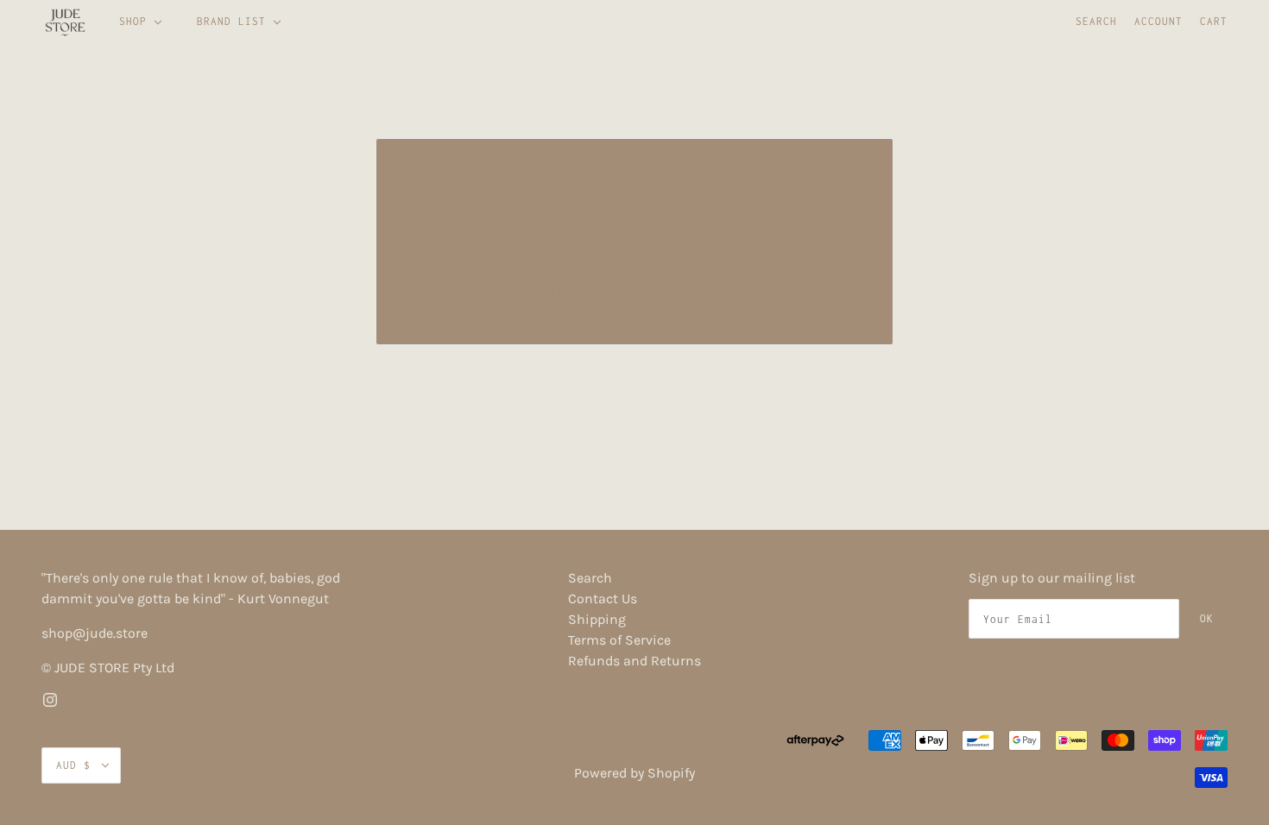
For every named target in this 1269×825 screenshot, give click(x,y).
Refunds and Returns (634, 660)
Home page (587, 292)
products (782, 292)
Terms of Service (619, 640)
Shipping (597, 619)
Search (1096, 21)
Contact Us (602, 598)
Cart (1214, 21)
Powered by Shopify (634, 773)
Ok (1207, 618)
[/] (65, 21)
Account (1158, 21)
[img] (50, 699)
